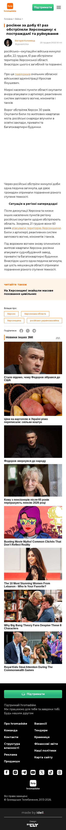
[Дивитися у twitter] (41, 772)
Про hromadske (15, 723)
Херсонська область (35, 314)
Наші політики (45, 750)
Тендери (41, 730)
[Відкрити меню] (58, 7)
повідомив (22, 74)
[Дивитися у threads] (59, 772)
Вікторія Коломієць (25, 41)
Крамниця (42, 737)
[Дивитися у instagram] (15, 772)
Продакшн (12, 761)
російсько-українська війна (44, 320)
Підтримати (43, 7)
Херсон (11, 314)
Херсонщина (14, 320)
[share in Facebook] (21, 331)
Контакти (11, 737)
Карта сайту (43, 757)
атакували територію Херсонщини (36, 228)
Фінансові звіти (46, 743)
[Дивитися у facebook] (6, 772)
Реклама (10, 754)
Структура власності (12, 746)
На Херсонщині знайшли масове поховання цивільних (28, 292)
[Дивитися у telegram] (24, 772)
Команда (10, 730)
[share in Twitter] (28, 331)
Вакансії (40, 723)
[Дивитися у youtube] (33, 772)
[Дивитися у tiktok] (50, 772)
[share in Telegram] (34, 331)
